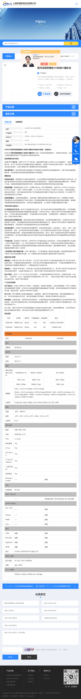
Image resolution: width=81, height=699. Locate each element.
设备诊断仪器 (10, 681)
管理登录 (22, 696)
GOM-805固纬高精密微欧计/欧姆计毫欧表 (28, 586)
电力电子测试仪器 (12, 678)
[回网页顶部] (76, 146)
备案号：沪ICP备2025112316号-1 (50, 693)
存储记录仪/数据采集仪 (14, 675)
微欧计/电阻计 (65, 56)
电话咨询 (76, 154)
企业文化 (31, 678)
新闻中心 (47, 675)
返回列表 (42, 586)
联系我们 (31, 681)
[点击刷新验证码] (29, 650)
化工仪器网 (13, 696)
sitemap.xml (30, 696)
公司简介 (31, 675)
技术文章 (47, 678)
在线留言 (19, 122)
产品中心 (8, 56)
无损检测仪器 (10, 685)
